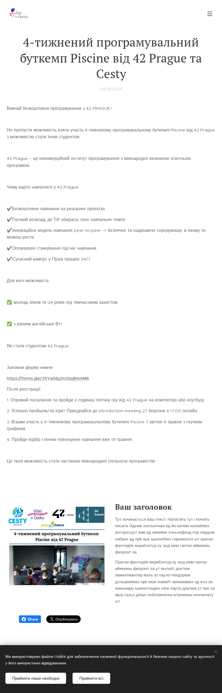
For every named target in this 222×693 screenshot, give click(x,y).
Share (33, 619)
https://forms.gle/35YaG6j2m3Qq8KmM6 (48, 378)
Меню (209, 13)
